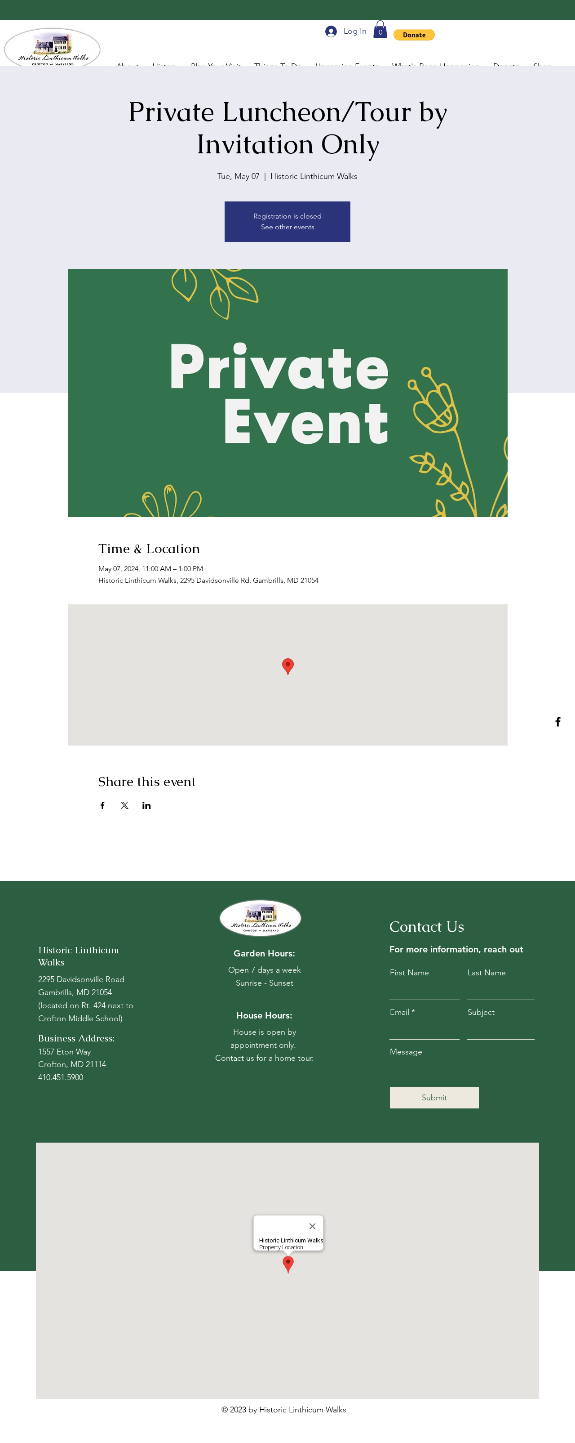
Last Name (487, 973)
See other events (287, 227)
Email (399, 1012)
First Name (409, 973)
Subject (481, 1012)
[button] (380, 29)
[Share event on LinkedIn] (146, 805)
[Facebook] (558, 721)
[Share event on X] (124, 805)
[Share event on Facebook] (102, 805)
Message (406, 1052)
